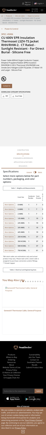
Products (9, 16)
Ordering (11, 360)
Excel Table (18, 96)
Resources (11, 362)
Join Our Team (34, 357)
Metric (40, 172)
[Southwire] (9, 10)
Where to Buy (11, 357)
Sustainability (34, 355)
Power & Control (33, 16)
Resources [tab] (23, 166)
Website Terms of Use (11, 367)
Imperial (29, 172)
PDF (6, 96)
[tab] (23, 281)
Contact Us (6, 86)
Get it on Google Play (33, 398)
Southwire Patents (34, 362)
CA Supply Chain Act (12, 378)
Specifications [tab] (23, 154)
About (11, 365)
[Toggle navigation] (42, 10)
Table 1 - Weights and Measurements (23, 188)
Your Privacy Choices (11, 375)
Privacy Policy (20, 428)
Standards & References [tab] (23, 158)
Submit (38, 391)
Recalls (34, 365)
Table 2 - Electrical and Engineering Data (23, 270)
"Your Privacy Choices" (33, 420)
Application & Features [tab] (23, 162)
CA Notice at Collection (11, 372)
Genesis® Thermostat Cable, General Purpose (22, 310)
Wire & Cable (20, 16)
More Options (9, 205)
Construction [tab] (23, 150)
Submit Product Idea (34, 367)
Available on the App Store (13, 398)
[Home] (2, 16)
